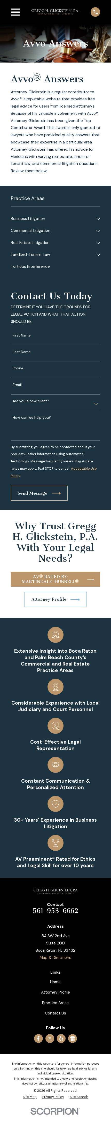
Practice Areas (55, 1002)
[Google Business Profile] (72, 1038)
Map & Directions (55, 957)
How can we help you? (32, 417)
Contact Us (55, 1013)
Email (17, 385)
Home (55, 981)
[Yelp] (61, 1038)
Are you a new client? (31, 401)
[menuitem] (52, 219)
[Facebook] (38, 1038)
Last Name (22, 352)
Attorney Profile (55, 992)
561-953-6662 (55, 910)
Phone (18, 368)
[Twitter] (49, 1038)
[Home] (55, 11)
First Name (22, 335)
